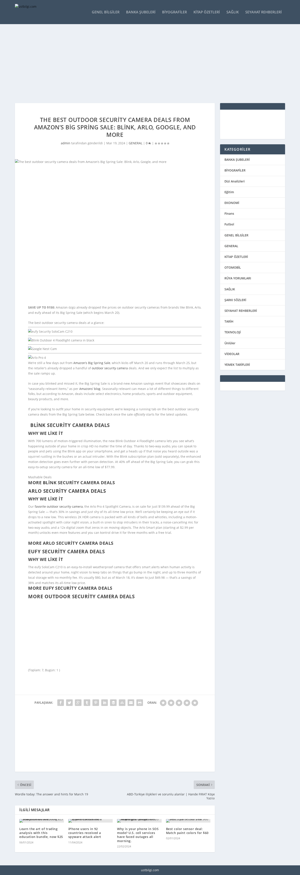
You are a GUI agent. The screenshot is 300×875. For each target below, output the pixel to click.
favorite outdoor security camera (59, 506)
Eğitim (229, 192)
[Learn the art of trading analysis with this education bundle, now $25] (41, 821)
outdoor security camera (110, 368)
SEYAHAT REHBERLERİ (240, 311)
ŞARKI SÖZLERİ (235, 300)
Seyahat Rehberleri (263, 12)
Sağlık (232, 12)
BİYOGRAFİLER (235, 170)
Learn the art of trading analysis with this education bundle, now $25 (41, 833)
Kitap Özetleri (206, 12)
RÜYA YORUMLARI (237, 278)
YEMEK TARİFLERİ (237, 364)
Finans (229, 213)
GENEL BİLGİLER (236, 235)
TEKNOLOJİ (232, 332)
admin (65, 143)
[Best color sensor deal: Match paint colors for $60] (188, 821)
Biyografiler (174, 12)
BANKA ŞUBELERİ (237, 159)
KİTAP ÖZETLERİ (236, 257)
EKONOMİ (231, 203)
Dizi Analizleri (234, 181)
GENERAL (135, 143)
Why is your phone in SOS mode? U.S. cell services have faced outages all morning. (138, 835)
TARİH (228, 321)
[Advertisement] (146, 63)
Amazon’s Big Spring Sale (91, 363)
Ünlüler (229, 343)
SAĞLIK (229, 289)
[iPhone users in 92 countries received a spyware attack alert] (90, 821)
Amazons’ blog (89, 389)
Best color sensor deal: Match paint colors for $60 (187, 831)
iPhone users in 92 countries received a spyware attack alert (84, 833)
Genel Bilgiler (105, 12)
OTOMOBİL (232, 267)
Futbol (229, 224)
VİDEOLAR (231, 354)
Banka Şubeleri (140, 12)
